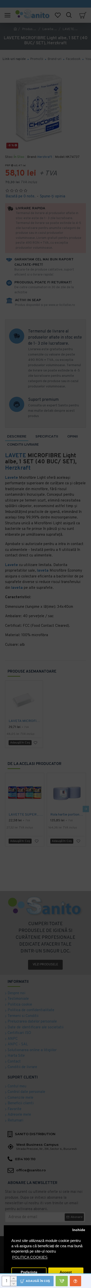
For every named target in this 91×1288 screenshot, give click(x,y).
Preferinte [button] (29, 1272)
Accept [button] (66, 1272)
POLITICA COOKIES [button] (30, 1257)
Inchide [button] (78, 1230)
